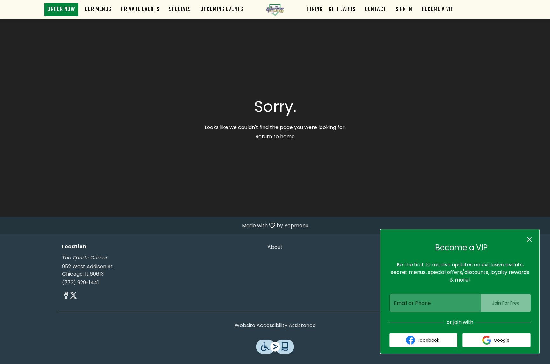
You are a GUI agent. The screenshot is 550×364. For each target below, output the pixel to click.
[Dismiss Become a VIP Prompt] (529, 239)
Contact (375, 9)
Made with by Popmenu (156, 225)
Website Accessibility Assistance (275, 325)
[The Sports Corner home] (275, 9)
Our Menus (98, 9)
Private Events (140, 9)
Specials (180, 9)
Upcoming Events (222, 9)
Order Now (61, 9)
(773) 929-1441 (80, 282)
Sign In (404, 9)
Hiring (314, 9)
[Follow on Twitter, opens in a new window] (73, 296)
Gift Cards (342, 9)
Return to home (275, 136)
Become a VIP (438, 9)
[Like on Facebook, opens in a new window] (66, 296)
